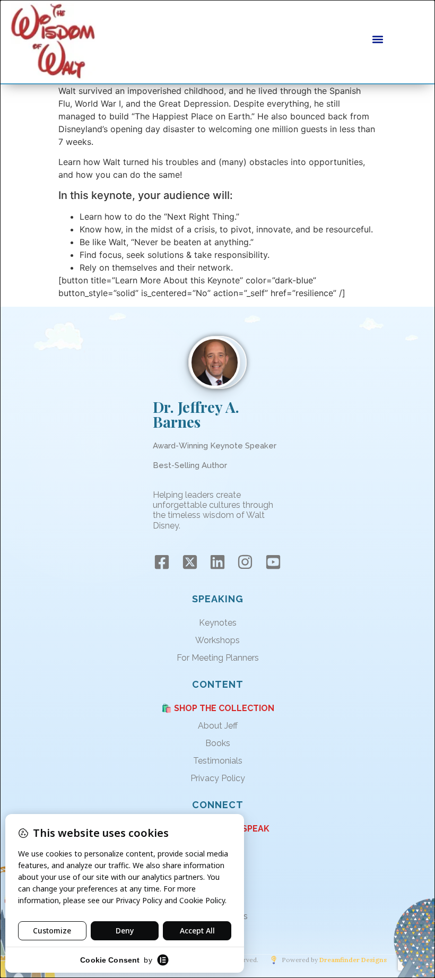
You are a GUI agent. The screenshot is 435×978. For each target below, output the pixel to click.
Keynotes (218, 623)
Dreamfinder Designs (353, 960)
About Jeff (218, 726)
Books (217, 743)
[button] (377, 39)
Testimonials (217, 761)
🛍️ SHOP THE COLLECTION (217, 708)
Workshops (217, 640)
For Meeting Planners (218, 658)
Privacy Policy (217, 778)
